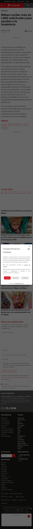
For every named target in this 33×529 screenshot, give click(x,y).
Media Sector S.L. (19, 283)
